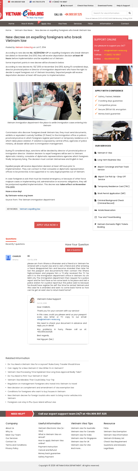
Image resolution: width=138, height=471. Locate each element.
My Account (67, 5)
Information (106, 23)
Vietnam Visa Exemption (115, 431)
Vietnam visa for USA (81, 445)
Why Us (9, 431)
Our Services (12, 438)
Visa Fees (62, 23)
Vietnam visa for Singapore (83, 438)
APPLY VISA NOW (46, 225)
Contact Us (11, 441)
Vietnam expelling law (30, 209)
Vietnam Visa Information (116, 435)
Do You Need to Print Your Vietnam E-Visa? (28, 376)
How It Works (27, 23)
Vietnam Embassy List (114, 438)
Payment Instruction (48, 446)
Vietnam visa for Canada (83, 431)
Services (78, 23)
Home (11, 23)
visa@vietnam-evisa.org (48, 319)
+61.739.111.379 (38, 2)
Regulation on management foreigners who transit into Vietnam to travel (42, 383)
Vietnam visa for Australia (83, 428)
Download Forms (105, 5)
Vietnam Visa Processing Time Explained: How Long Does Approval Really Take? (44, 372)
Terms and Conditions (16, 445)
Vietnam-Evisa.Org (24, 47)
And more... (76, 448)
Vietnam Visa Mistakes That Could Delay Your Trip (31, 379)
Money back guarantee (49, 453)
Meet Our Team (13, 435)
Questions (11, 238)
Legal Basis (109, 448)
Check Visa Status (85, 5)
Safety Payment (46, 456)
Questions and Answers (115, 445)
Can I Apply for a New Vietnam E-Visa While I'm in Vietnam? (35, 368)
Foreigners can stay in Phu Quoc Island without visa (32, 402)
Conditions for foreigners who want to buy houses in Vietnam (36, 391)
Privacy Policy (12, 448)
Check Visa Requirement (115, 441)
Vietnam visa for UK (80, 441)
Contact (125, 23)
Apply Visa (46, 23)
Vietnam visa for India (81, 435)
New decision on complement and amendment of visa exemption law (41, 387)
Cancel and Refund (47, 450)
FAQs (90, 23)
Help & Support (123, 5)
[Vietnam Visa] (25, 14)
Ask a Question (74, 250)
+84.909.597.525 (18, 2)
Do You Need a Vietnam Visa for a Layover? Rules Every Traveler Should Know (44, 364)
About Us (10, 428)
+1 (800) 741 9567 (59, 2)
